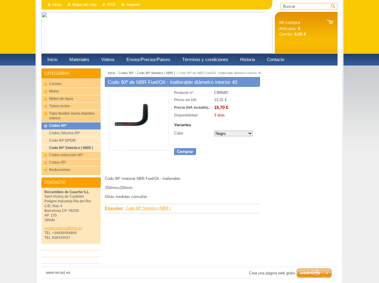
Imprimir (133, 4)
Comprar (185, 151)
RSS (111, 4)
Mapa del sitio (85, 4)
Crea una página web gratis (272, 273)
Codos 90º (126, 73)
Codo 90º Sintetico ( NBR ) (156, 73)
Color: (179, 133)
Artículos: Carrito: (292, 28)
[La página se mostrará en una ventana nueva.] (139, 149)
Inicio (57, 4)
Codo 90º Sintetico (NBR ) (148, 208)
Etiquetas (113, 208)
